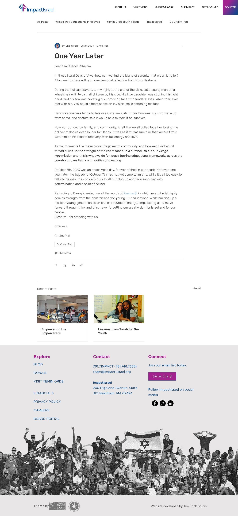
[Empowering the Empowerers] (62, 309)
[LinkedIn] (170, 403)
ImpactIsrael (155, 21)
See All (197, 288)
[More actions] (181, 46)
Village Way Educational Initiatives (77, 21)
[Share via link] (81, 265)
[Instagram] (163, 403)
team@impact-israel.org (112, 372)
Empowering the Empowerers (53, 331)
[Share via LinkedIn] (73, 265)
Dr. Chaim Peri (179, 21)
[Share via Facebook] (56, 265)
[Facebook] (155, 403)
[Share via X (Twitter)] (64, 265)
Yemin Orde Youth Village (123, 21)
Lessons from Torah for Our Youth (118, 331)
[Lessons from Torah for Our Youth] (119, 309)
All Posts (42, 21)
